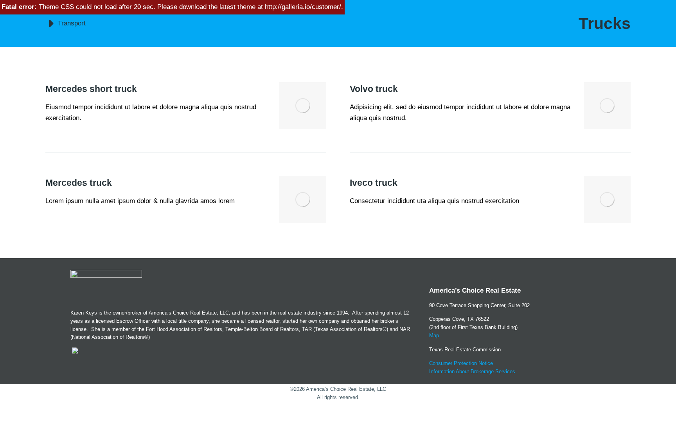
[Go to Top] (660, 421)
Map (434, 335)
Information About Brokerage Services (472, 371)
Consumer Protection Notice (461, 363)
